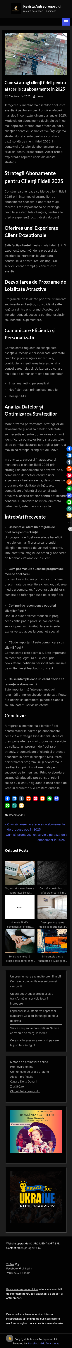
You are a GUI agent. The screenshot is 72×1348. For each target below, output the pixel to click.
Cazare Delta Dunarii (23, 1081)
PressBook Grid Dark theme (43, 1343)
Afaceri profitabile (21, 1076)
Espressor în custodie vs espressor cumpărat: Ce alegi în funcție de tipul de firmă (34, 1015)
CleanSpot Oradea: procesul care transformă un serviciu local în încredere (31, 998)
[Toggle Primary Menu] (66, 22)
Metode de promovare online (29, 1062)
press (40, 96)
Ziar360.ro (17, 1086)
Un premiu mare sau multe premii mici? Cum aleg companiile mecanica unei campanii (35, 981)
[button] (7, 798)
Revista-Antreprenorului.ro (22, 1289)
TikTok (10, 1264)
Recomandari (17, 815)
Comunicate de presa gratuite (29, 1071)
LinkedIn (27, 1268)
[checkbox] (9, 1338)
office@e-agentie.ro (29, 1247)
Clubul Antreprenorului (25, 1091)
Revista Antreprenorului (42, 6)
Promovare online (21, 1066)
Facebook (12, 1268)
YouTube (11, 1272)
